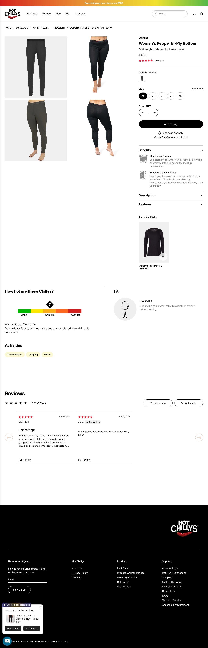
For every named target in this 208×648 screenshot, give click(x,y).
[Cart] (201, 13)
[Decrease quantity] (142, 112)
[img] (26, 417)
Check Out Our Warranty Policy (171, 137)
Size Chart (197, 88)
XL (180, 95)
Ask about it (31, 628)
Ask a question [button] (188, 403)
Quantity (145, 106)
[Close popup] (40, 607)
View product (13, 628)
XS (143, 95)
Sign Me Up (19, 589)
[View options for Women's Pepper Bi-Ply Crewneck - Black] (163, 257)
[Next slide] (199, 437)
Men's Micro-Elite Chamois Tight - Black (27, 617)
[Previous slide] (9, 437)
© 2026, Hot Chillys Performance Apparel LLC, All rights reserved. (38, 641)
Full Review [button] (25, 459)
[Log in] (194, 13)
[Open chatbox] (7, 641)
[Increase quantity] (154, 112)
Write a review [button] (158, 403)
